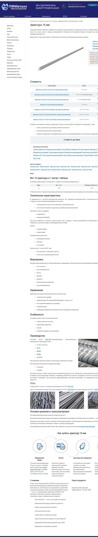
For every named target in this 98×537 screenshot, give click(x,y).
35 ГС (38, 348)
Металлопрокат (34, 21)
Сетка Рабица (66, 149)
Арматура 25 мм (45, 169)
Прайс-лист (93, 5)
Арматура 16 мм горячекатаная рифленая (51, 104)
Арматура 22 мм (35, 169)
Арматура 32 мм (66, 169)
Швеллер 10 (94, 149)
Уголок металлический (14, 60)
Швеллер (10, 63)
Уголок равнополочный (56, 152)
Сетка (9, 54)
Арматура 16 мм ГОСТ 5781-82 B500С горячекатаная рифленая (52, 109)
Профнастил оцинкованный (73, 152)
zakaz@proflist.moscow (76, 6)
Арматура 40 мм (87, 169)
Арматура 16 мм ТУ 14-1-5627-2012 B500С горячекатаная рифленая (51, 119)
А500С (39, 354)
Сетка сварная (84, 149)
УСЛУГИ (65, 16)
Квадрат (9, 31)
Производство (46, 16)
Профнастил (11, 51)
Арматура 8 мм (44, 166)
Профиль (10, 48)
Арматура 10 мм (54, 166)
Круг (8, 34)
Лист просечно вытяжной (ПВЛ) (53, 155)
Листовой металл (12, 37)
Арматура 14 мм (75, 166)
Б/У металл (28, 16)
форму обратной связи (87, 426)
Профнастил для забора (53, 149)
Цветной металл (12, 66)
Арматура (42, 21)
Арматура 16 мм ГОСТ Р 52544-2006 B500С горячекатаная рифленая (52, 114)
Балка (9, 28)
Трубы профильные (39, 149)
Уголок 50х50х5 (89, 155)
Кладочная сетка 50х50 (89, 152)
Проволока (10, 45)
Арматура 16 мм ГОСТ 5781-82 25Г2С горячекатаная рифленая (52, 94)
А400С (39, 351)
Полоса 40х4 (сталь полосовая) (73, 155)
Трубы (9, 57)
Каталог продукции (9, 16)
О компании (83, 16)
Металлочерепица (13, 40)
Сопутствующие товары (14, 77)
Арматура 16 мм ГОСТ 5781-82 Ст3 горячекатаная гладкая (52, 89)
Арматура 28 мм (56, 169)
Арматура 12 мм (65, 166)
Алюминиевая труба (13, 74)
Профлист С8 (75, 149)
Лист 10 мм (36, 158)
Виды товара (7, 21)
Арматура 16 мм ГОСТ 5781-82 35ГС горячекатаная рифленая (52, 99)
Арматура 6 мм (34, 166)
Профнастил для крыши (40, 152)
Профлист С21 (37, 155)
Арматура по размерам (51, 21)
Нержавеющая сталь (13, 68)
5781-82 (47, 339)
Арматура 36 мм (77, 169)
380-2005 (71, 389)
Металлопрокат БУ (13, 71)
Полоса (9, 43)
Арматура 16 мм (86, 166)
